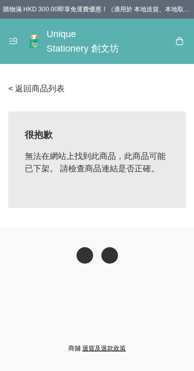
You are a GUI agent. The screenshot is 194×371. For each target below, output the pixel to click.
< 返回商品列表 (36, 88)
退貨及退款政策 (104, 348)
